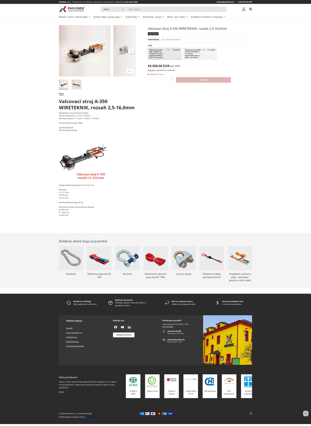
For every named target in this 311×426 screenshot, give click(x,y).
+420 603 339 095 (245, 2)
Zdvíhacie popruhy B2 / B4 (99, 275)
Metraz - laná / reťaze (176, 17)
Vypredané (203, 80)
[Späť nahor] (220, 415)
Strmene (127, 273)
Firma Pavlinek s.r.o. (74, 333)
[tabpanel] (97, 157)
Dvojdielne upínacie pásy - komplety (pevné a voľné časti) (240, 277)
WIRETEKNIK (153, 39)
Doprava (151, 70)
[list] (97, 51)
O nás (61, 392)
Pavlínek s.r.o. (71, 413)
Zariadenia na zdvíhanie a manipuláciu (207, 17)
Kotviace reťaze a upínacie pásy (107, 17)
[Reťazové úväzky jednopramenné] (212, 258)
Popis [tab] (61, 93)
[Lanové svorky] (184, 258)
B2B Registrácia (72, 341)
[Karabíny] (71, 258)
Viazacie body (131, 17)
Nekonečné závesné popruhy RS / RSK (155, 275)
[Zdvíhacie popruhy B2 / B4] (99, 258)
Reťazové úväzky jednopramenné (212, 275)
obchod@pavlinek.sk (225, 2)
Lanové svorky (183, 273)
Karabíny (71, 273)
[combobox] (163, 9)
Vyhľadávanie (71, 337)
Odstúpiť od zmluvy (123, 335)
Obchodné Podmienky (75, 346)
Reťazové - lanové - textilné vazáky (73, 17)
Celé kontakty (167, 327)
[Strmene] (127, 258)
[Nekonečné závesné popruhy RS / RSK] (155, 258)
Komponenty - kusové (152, 17)
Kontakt (69, 328)
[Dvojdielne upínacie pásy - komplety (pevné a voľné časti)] (240, 258)
